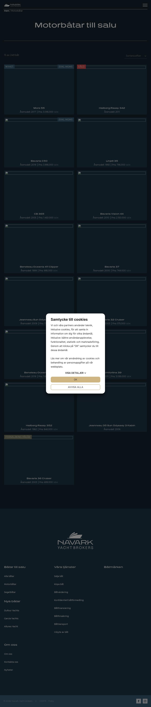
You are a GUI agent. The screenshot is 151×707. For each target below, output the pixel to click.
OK (75, 379)
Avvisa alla (75, 387)
